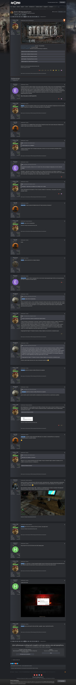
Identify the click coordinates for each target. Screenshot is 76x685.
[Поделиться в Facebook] (14, 663)
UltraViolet (15, 257)
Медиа (22, 6)
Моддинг (46, 6)
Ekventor (15, 84)
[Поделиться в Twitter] (12, 663)
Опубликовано (25, 20)
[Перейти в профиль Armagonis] (15, 300)
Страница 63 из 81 (43, 16)
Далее (36, 16)
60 (19, 16)
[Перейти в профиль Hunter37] (15, 549)
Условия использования (21, 683)
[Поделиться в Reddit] (16, 663)
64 (26, 16)
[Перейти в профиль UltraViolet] (15, 264)
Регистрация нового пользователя (25, 654)
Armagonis (15, 293)
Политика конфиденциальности (38, 677)
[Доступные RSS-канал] (65, 672)
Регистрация (62, 2)
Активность (31, 6)
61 (21, 16)
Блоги (26, 6)
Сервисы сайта (39, 6)
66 (30, 16)
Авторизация (55, 11)
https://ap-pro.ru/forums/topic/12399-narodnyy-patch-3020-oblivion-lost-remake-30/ (33, 73)
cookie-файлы (18, 681)
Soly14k (15, 122)
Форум (18, 6)
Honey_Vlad (18, 13)
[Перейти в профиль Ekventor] (15, 91)
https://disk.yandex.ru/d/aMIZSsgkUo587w (29, 95)
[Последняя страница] (38, 16)
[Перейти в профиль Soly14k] (15, 128)
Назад (13, 16)
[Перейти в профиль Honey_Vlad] (11, 12)
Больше (50, 6)
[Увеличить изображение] (43, 32)
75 (64, 11)
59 (17, 16)
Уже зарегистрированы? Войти (53, 2)
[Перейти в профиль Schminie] (15, 486)
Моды (14, 6)
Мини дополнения (31, 13)
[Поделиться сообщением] (62, 20)
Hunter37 (15, 543)
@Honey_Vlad (23, 278)
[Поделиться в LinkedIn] (17, 663)
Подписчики (60, 11)
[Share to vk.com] (11, 663)
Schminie (15, 480)
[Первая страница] (11, 16)
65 (28, 16)
